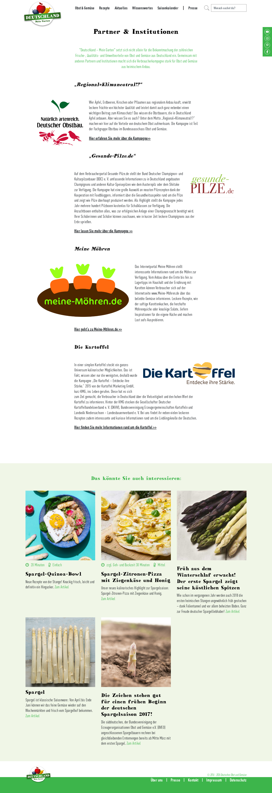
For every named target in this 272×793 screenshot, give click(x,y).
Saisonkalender (168, 8)
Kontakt (193, 780)
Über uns (157, 780)
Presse (193, 8)
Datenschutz (238, 780)
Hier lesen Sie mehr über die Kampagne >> (103, 231)
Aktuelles (121, 8)
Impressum (214, 780)
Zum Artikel (62, 587)
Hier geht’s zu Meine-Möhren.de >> (98, 329)
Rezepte (104, 8)
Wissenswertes (142, 8)
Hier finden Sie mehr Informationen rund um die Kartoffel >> (115, 427)
